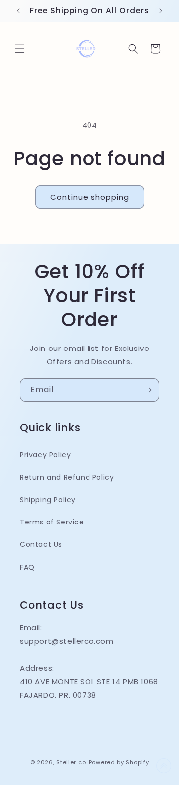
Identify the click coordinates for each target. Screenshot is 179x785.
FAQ (27, 567)
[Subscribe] (148, 390)
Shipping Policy (48, 500)
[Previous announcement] (18, 11)
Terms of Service (52, 522)
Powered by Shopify (119, 762)
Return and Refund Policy (67, 477)
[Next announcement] (161, 11)
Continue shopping (89, 197)
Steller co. (71, 762)
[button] (20, 49)
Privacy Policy (45, 455)
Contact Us (41, 544)
